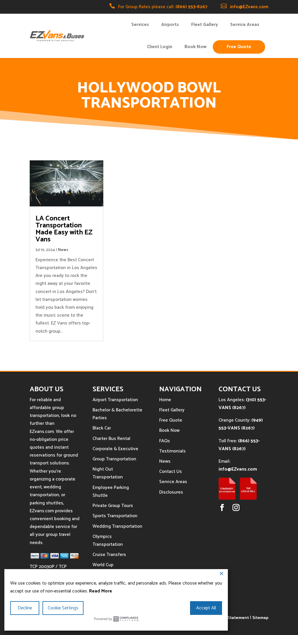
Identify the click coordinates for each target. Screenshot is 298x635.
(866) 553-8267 (191, 7)
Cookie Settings (63, 608)
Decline (25, 608)
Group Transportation (114, 459)
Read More (100, 591)
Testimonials (172, 451)
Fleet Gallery (204, 25)
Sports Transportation (115, 516)
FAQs (164, 441)
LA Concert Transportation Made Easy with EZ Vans (64, 229)
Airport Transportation (115, 400)
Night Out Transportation (108, 473)
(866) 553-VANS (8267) (239, 445)
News (63, 250)
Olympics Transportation (108, 540)
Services (140, 25)
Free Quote (239, 47)
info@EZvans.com (249, 7)
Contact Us (170, 472)
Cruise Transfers (109, 555)
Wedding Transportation (117, 526)
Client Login (159, 47)
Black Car (102, 428)
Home (165, 400)
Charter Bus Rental (111, 439)
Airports (170, 25)
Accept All (206, 608)
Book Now (195, 47)
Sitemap (260, 618)
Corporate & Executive (115, 449)
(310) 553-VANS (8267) (242, 404)
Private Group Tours (113, 506)
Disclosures (171, 492)
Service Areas (244, 25)
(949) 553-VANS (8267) (241, 424)
